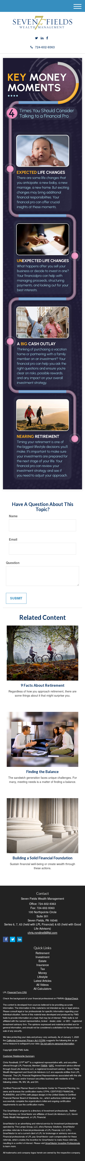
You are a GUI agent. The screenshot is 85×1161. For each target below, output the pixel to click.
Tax (42, 969)
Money (42, 973)
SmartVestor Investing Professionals (62, 1143)
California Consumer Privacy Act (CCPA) (26, 1040)
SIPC (51, 1065)
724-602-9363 (45, 47)
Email (13, 539)
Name (13, 516)
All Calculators (42, 989)
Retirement (42, 953)
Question (13, 563)
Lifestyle (42, 977)
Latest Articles (42, 981)
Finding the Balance (42, 771)
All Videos (42, 985)
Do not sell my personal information (57, 1043)
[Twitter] (36, 38)
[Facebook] (47, 38)
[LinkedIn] (42, 38)
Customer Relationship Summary (19, 1055)
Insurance (42, 965)
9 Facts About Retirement (42, 685)
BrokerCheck (71, 998)
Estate (42, 961)
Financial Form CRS (17, 992)
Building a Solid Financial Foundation (42, 858)
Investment (42, 957)
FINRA (44, 1065)
